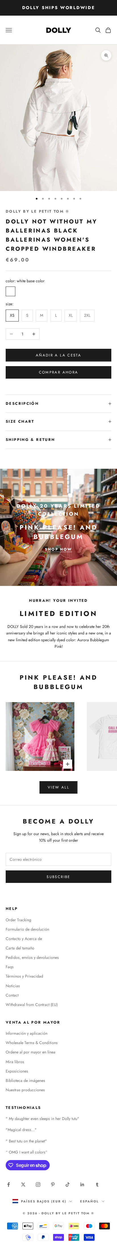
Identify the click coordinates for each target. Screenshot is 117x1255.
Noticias (13, 986)
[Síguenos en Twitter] (23, 1184)
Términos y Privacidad (24, 976)
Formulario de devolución (27, 929)
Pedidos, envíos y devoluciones (32, 957)
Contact (12, 995)
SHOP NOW (58, 549)
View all (58, 787)
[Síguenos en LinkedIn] (82, 1184)
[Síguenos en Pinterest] (53, 1184)
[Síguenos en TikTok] (67, 1184)
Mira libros (15, 1062)
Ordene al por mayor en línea (30, 1052)
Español (89, 1201)
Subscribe (58, 876)
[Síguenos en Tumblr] (97, 1184)
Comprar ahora (58, 372)
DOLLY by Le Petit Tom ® (38, 211)
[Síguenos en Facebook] (8, 1184)
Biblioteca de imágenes (25, 1080)
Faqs (10, 967)
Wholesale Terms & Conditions (32, 1043)
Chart (26, 421)
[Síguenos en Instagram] (38, 1184)
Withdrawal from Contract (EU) (32, 1004)
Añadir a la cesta (58, 355)
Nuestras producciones (25, 1090)
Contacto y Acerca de (24, 938)
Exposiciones (17, 1071)
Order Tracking (18, 920)
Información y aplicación (26, 1033)
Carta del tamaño (20, 948)
